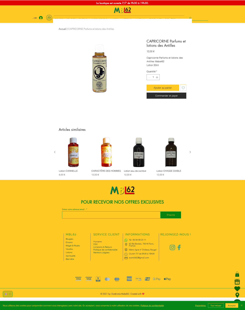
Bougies (69, 239)
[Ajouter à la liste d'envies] (183, 88)
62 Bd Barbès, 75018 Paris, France (141, 244)
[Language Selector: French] (8, 294)
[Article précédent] (54, 152)
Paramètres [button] (200, 305)
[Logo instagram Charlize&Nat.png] (172, 247)
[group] (122, 158)
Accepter (232, 305)
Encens (69, 242)
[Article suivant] (190, 152)
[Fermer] (241, 305)
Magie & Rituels (73, 245)
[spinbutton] (153, 77)
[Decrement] (149, 77)
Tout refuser (215, 305)
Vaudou (69, 249)
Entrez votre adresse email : (74, 209)
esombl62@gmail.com (139, 257)
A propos (97, 241)
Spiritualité (70, 256)
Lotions (69, 252)
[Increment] (157, 77)
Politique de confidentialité (152, 305)
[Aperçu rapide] (74, 152)
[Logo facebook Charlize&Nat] (179, 247)
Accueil (62, 28)
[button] (237, 274)
